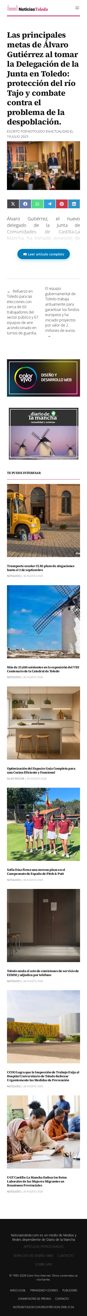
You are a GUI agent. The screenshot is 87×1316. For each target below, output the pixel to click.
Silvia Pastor (15, 778)
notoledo (36, 131)
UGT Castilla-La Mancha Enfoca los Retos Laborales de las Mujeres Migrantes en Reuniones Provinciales (37, 1181)
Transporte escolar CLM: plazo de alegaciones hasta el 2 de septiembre (40, 568)
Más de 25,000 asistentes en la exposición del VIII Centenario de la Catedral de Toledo (43, 669)
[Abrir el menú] (77, 8)
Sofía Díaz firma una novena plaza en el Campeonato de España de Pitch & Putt (36, 872)
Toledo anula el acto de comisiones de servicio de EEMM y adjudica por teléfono (43, 973)
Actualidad (59, 131)
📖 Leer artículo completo (43, 254)
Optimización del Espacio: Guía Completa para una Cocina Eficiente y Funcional (41, 770)
